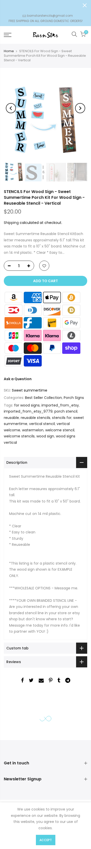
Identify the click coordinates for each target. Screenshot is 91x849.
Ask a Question (18, 378)
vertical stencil (42, 423)
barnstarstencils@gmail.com (50, 15)
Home (9, 51)
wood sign (45, 436)
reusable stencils (35, 417)
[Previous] (11, 108)
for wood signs (27, 405)
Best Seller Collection (43, 397)
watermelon (32, 430)
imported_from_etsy (60, 405)
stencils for (62, 417)
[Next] (80, 108)
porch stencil (65, 411)
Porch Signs (74, 397)
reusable (11, 417)
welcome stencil (59, 430)
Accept (45, 840)
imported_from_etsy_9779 (28, 411)
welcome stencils (19, 436)
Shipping (11, 222)
